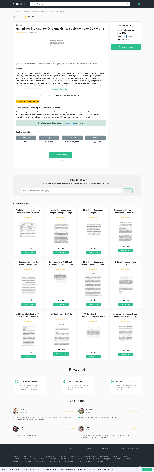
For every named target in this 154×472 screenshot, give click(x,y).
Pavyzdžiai (116, 456)
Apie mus (72, 448)
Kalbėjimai (16, 461)
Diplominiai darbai (28, 456)
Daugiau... (117, 469)
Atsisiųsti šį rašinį (127, 47)
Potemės (128, 459)
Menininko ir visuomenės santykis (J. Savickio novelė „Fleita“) (43, 11)
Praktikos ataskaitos (92, 459)
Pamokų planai (68, 461)
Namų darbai (104, 456)
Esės (39, 456)
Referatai (63, 459)
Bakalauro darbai (55, 461)
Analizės (15, 456)
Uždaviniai (53, 459)
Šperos (26, 459)
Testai (35, 459)
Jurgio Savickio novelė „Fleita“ (61, 314)
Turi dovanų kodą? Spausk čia (61, 161)
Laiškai (80, 459)
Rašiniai (26, 142)
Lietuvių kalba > (18, 11)
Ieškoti (127, 191)
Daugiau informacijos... (60, 89)
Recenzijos (16, 459)
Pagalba (88, 448)
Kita (72, 459)
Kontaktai (105, 448)
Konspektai (62, 456)
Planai (80, 461)
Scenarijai (100, 461)
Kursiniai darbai (74, 456)
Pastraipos (118, 459)
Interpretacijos (49, 456)
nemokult (19, 3)
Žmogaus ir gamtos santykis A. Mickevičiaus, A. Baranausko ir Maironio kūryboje (125, 316)
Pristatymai (106, 459)
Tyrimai (43, 459)
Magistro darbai (40, 461)
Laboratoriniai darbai (90, 456)
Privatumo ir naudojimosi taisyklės (130, 448)
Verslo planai (27, 461)
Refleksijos (89, 461)
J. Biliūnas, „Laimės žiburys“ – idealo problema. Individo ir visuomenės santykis (28, 316)
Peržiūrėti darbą (61, 155)
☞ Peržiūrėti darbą (69, 123)
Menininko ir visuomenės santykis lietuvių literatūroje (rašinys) (93, 264)
